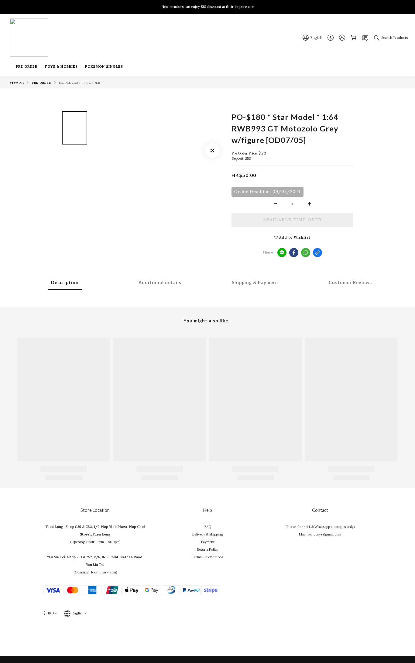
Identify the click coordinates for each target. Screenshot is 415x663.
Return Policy (207, 549)
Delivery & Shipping (207, 534)
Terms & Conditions (207, 557)
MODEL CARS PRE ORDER (79, 83)
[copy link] (317, 252)
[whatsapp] (305, 252)
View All (17, 83)
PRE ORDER (26, 66)
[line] (281, 252)
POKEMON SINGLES (104, 66)
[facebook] (293, 252)
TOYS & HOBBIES (61, 66)
